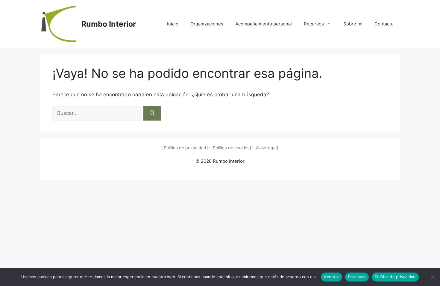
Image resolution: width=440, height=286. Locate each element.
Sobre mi (352, 24)
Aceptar (331, 276)
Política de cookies (231, 147)
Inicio (172, 24)
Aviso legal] (267, 147)
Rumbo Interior (108, 23)
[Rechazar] (433, 277)
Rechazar (357, 276)
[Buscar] (152, 113)
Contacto (384, 24)
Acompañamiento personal (263, 24)
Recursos (314, 24)
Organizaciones (206, 24)
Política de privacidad (185, 147)
